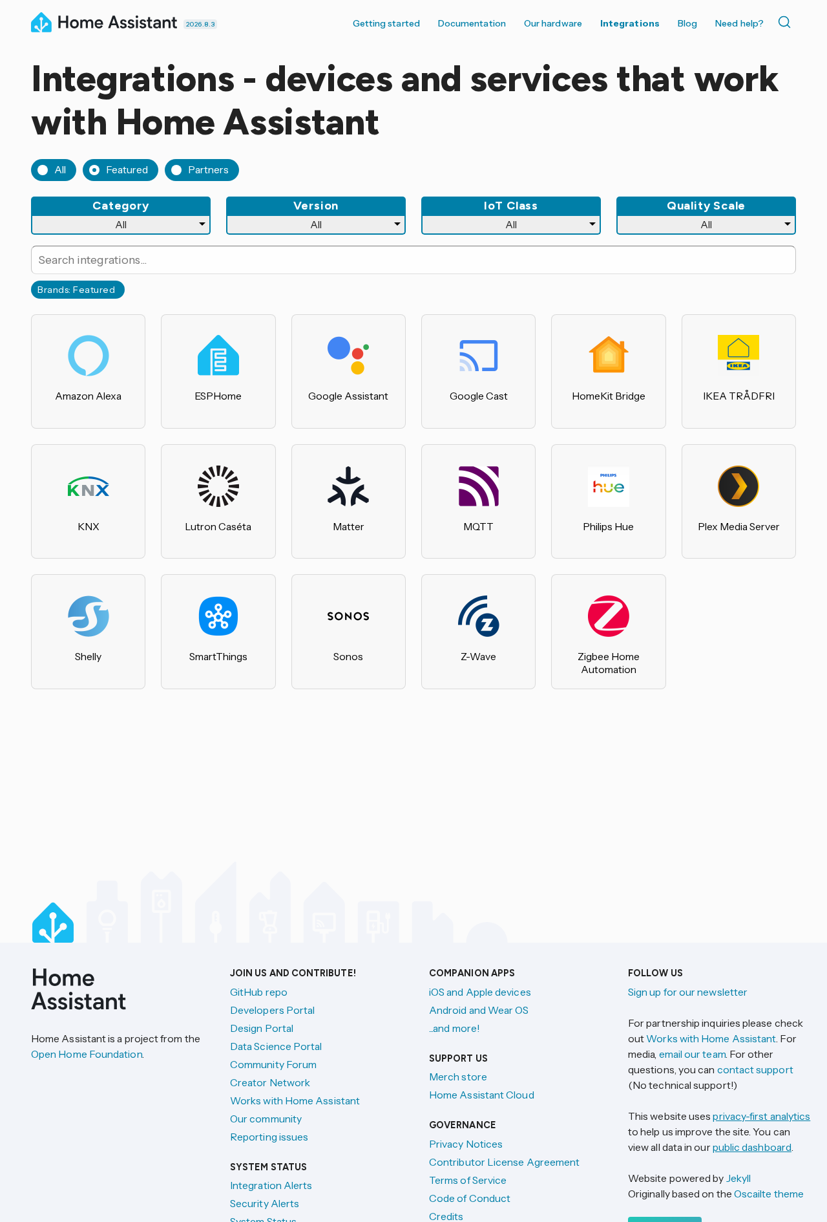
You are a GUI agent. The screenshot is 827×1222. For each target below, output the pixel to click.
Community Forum (273, 1064)
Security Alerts (264, 1203)
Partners (208, 169)
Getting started (386, 23)
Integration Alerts (271, 1185)
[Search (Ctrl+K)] (787, 22)
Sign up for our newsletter (688, 991)
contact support (755, 1069)
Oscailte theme (769, 1193)
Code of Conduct (469, 1198)
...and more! (454, 1028)
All (60, 169)
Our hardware (553, 23)
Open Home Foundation (86, 1053)
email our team (692, 1053)
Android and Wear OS (479, 1009)
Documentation (472, 23)
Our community (266, 1118)
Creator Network (270, 1082)
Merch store (458, 1076)
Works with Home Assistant (295, 1100)
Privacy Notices (466, 1143)
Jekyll (738, 1178)
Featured (127, 169)
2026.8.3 (200, 24)
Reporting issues (269, 1136)
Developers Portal (272, 1009)
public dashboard (752, 1147)
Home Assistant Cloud (481, 1094)
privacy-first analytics (761, 1115)
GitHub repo (259, 991)
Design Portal (261, 1028)
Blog (687, 23)
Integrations (630, 23)
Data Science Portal (276, 1046)
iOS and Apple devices (480, 991)
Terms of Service (468, 1180)
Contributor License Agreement (504, 1161)
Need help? (739, 23)
